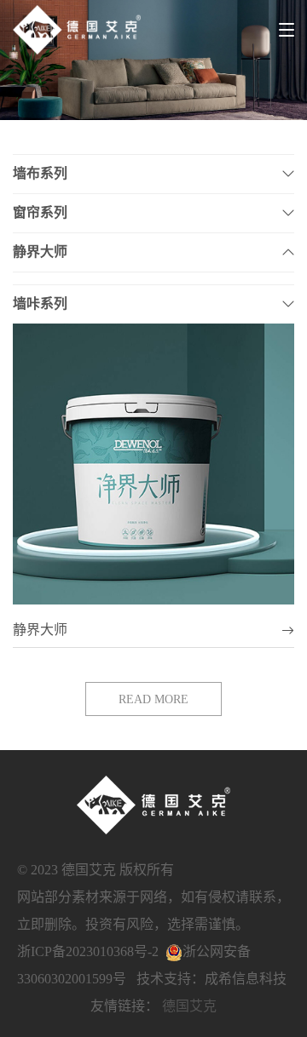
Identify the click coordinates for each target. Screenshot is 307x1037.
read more (153, 699)
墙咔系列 (40, 303)
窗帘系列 (40, 212)
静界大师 (40, 251)
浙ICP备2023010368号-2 (88, 951)
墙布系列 (40, 173)
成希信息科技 (246, 978)
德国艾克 (189, 1006)
